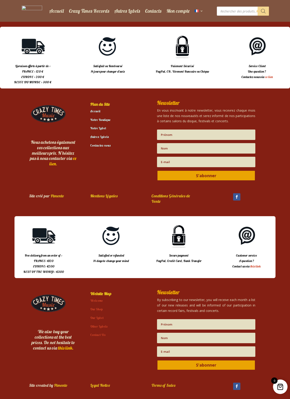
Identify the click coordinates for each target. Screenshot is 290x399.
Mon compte (178, 11)
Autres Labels (127, 11)
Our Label (97, 318)
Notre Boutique (100, 120)
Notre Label (98, 128)
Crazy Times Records (89, 11)
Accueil (56, 11)
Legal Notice (100, 385)
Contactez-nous (100, 145)
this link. (65, 348)
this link (255, 266)
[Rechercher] (263, 11)
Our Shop (96, 309)
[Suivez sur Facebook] (236, 197)
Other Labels (99, 326)
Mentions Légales (104, 195)
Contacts (153, 11)
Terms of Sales (163, 385)
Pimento (57, 195)
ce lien (269, 77)
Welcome (96, 301)
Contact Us (98, 335)
